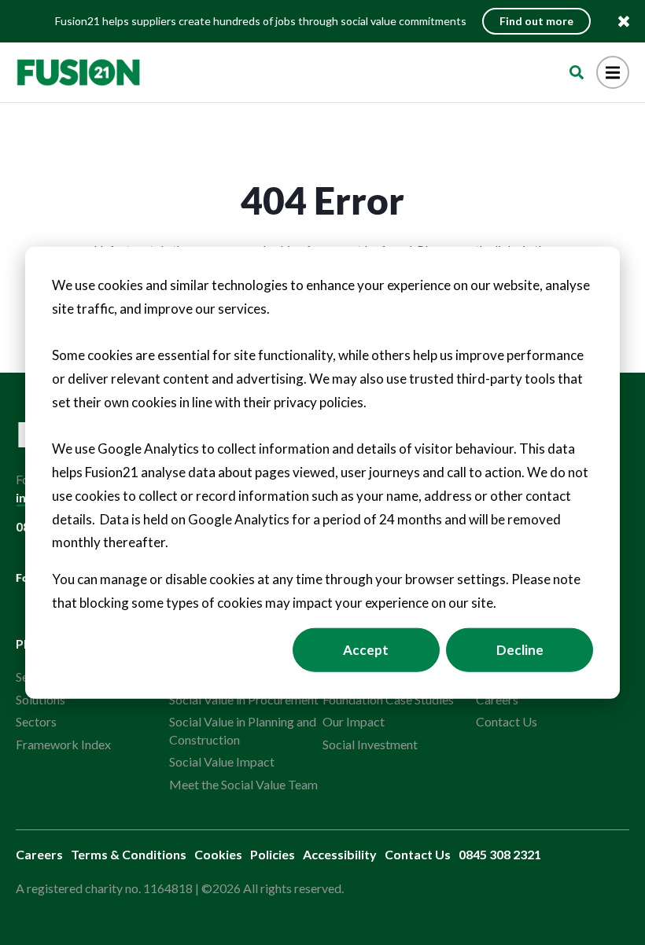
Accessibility (340, 854)
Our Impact (353, 721)
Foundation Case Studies (388, 699)
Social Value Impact (222, 761)
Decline (520, 649)
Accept (366, 649)
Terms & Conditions (128, 854)
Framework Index (63, 744)
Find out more (536, 21)
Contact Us (506, 721)
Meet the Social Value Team (243, 784)
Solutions (40, 699)
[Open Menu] (612, 72)
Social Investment (370, 744)
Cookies (218, 854)
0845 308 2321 (500, 854)
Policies (272, 854)
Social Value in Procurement (244, 699)
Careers (497, 699)
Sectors (36, 721)
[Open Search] (576, 72)
